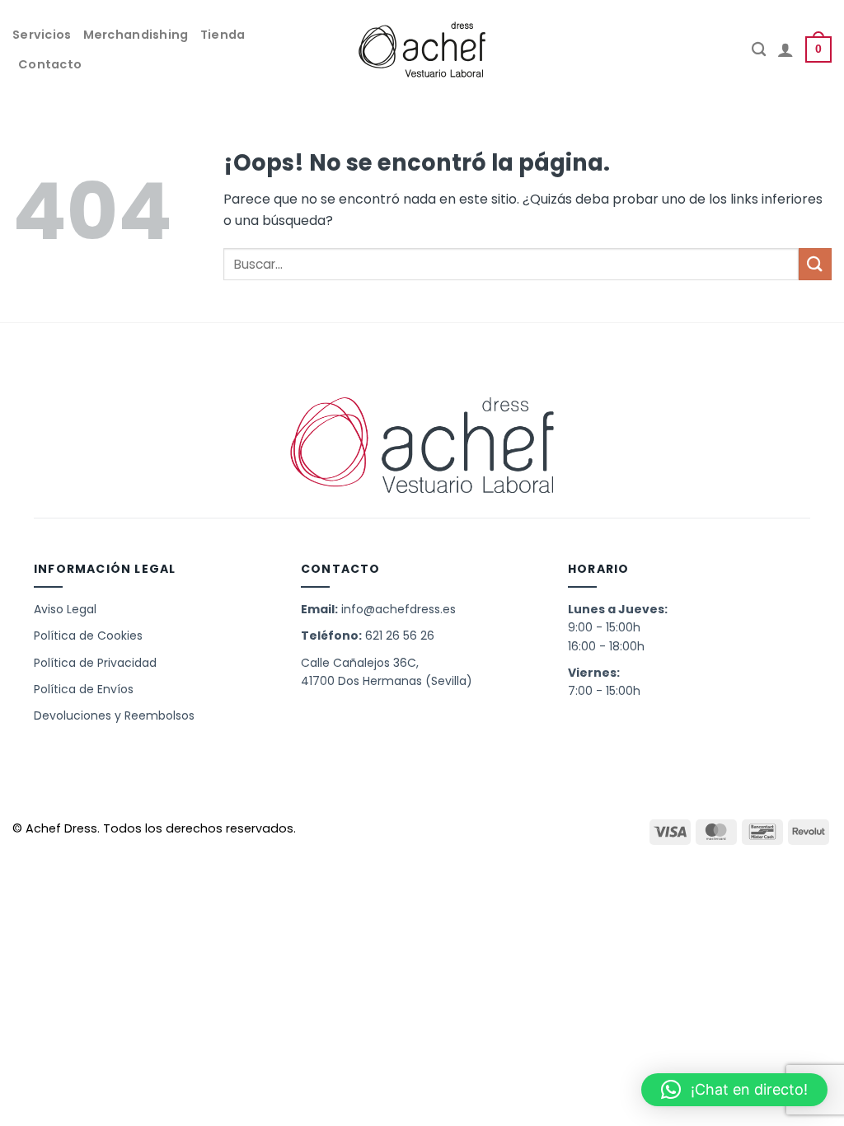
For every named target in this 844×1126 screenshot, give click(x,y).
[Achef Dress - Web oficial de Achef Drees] (422, 49)
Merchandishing (136, 34)
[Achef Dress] (422, 447)
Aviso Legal (65, 609)
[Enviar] (815, 264)
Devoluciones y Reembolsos (114, 715)
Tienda (223, 34)
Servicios (42, 34)
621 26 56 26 (399, 635)
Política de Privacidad (95, 662)
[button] (734, 1089)
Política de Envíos (84, 689)
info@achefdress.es (398, 609)
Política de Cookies (88, 635)
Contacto (50, 64)
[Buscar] (759, 50)
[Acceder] (785, 49)
